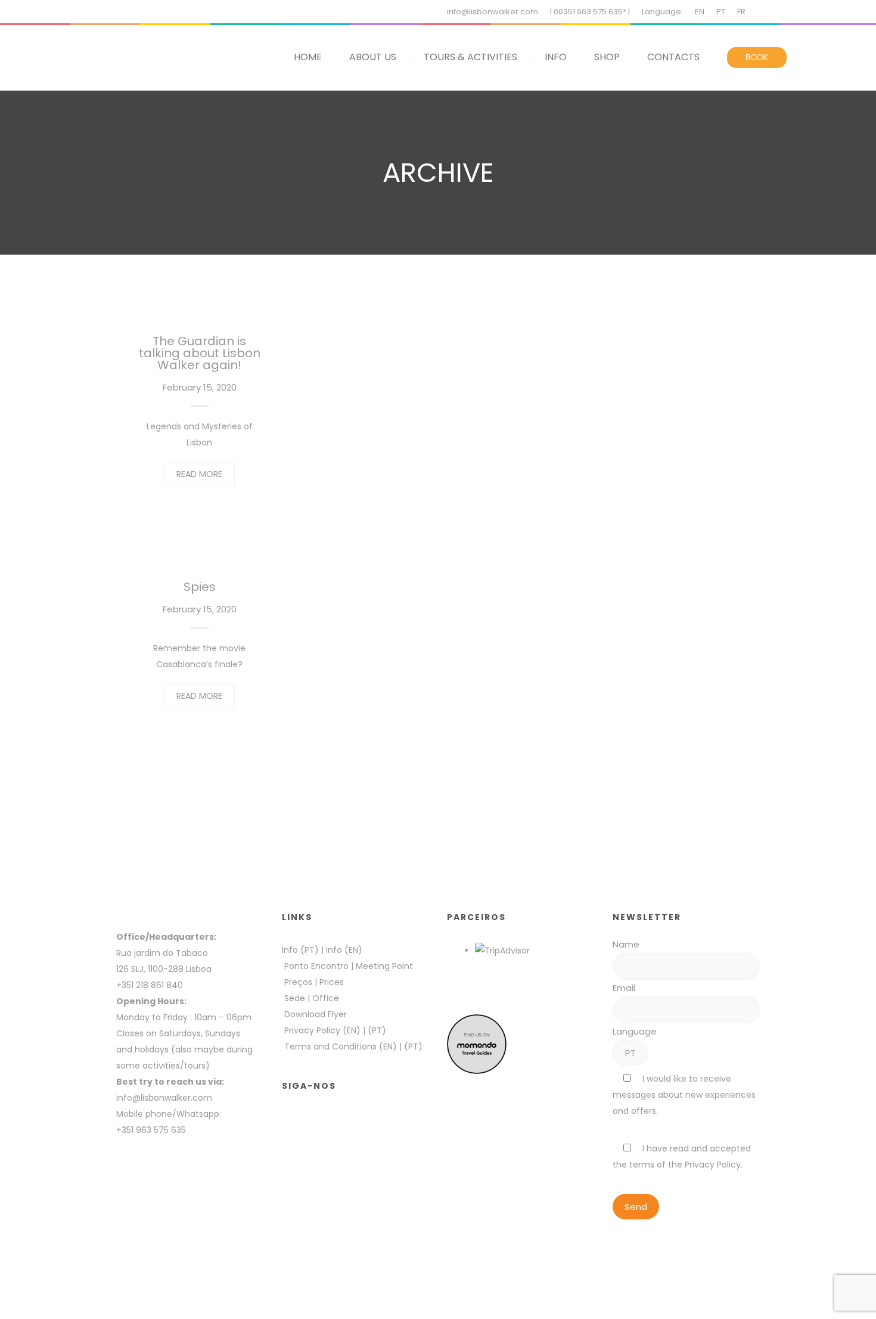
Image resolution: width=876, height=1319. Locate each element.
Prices (331, 982)
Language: (662, 11)
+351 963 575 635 (153, 1130)
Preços (298, 982)
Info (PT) (300, 950)
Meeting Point (383, 966)
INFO (556, 57)
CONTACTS (673, 57)
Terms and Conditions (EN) (341, 1046)
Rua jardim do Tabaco (162, 953)
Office (325, 998)
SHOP (607, 57)
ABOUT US (372, 57)
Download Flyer (315, 1014)
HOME (308, 57)
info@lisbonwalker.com (492, 11)
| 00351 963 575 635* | (590, 11)
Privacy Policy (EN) (322, 1030)
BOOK (756, 57)
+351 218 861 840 (149, 985)
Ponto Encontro (316, 966)
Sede (294, 998)
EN (699, 11)
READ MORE (199, 474)
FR (741, 11)
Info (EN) (344, 950)
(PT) (377, 1030)
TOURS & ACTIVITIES (470, 57)
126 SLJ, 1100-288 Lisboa (164, 969)
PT (720, 11)
